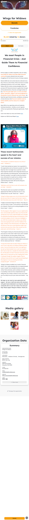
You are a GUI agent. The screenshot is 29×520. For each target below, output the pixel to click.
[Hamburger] (27, 2)
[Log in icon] (24, 2)
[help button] (27, 518)
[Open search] (22, 2)
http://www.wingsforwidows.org (10, 375)
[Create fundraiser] (19, 2)
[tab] (7, 46)
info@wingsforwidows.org (8, 372)
